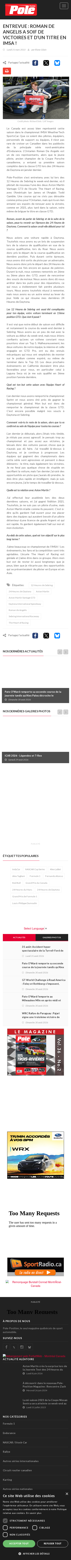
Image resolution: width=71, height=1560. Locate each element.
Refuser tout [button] (53, 1543)
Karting (7, 1479)
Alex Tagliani (18, 876)
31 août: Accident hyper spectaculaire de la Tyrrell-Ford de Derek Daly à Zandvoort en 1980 (42, 950)
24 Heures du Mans (22, 889)
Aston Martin (42, 591)
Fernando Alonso (54, 876)
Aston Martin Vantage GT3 (22, 597)
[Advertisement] (35, 805)
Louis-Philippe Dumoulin (24, 903)
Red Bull (16, 882)
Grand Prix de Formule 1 (24, 896)
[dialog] (35, 1525)
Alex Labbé (55, 869)
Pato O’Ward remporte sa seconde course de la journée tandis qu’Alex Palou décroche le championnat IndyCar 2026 (33, 695)
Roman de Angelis (18, 610)
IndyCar (16, 869)
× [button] (66, 1494)
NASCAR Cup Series (35, 869)
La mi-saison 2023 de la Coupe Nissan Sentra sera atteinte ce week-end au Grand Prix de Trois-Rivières (45, 1403)
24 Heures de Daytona (20, 591)
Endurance (9, 1433)
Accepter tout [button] (19, 1543)
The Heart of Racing (18, 622)
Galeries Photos (52, 937)
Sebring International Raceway (24, 616)
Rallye (6, 1451)
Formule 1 (35, 876)
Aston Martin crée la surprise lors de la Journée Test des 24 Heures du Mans (45, 1369)
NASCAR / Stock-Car (15, 1442)
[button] (35, 1553)
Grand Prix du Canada (36, 882)
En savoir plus (33, 1513)
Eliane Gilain (40, 49)
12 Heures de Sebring (42, 585)
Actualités (19, 937)
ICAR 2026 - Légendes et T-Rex (23, 755)
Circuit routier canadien (17, 1470)
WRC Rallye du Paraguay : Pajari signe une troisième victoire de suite (41, 1017)
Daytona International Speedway (25, 603)
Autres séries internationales (21, 1461)
